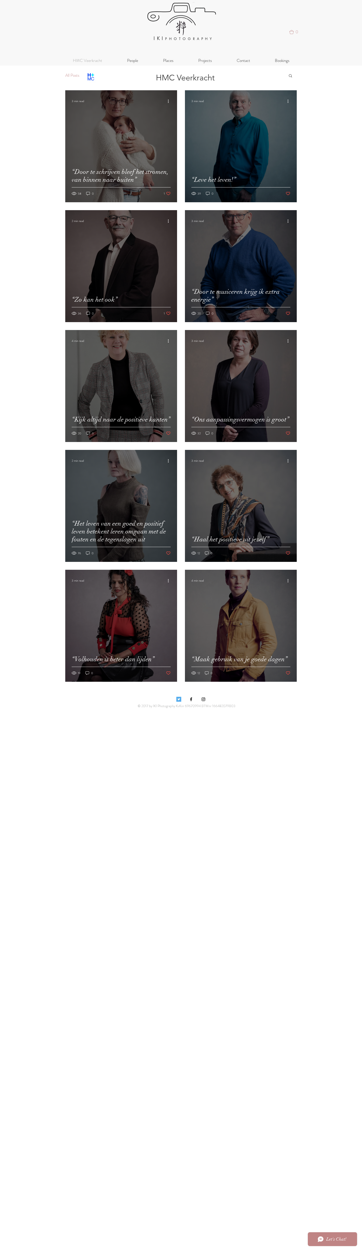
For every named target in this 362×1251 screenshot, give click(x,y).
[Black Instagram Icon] (203, 699)
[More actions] (170, 101)
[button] (295, 32)
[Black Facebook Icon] (191, 699)
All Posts (72, 75)
